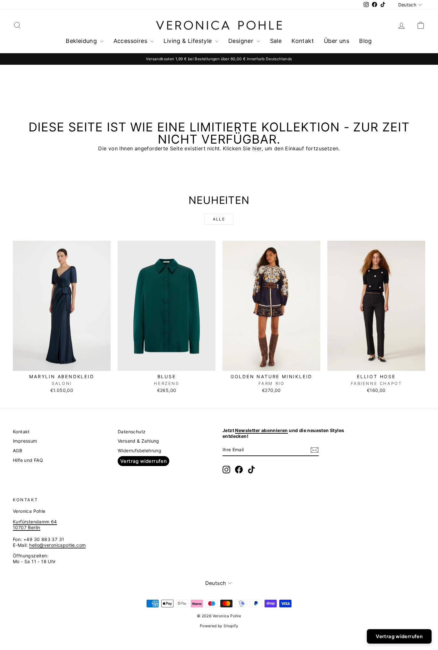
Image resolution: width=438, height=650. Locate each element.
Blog (365, 41)
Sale (276, 41)
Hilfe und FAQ (28, 460)
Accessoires (131, 41)
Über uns (336, 41)
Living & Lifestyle (189, 41)
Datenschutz (132, 431)
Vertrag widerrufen (143, 461)
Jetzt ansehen (62, 364)
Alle (219, 219)
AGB (17, 450)
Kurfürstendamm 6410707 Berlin (35, 524)
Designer (241, 41)
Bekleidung (82, 41)
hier (257, 148)
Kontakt (302, 41)
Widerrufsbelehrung (139, 450)
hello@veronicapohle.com (57, 545)
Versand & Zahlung (138, 441)
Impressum (25, 441)
